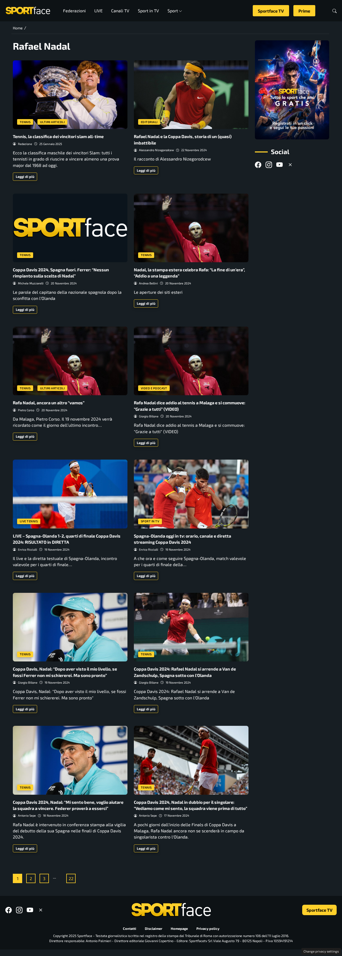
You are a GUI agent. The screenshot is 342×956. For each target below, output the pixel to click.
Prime (304, 10)
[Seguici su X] (290, 164)
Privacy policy (207, 928)
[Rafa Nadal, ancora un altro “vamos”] (70, 361)
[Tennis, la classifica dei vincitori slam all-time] (70, 94)
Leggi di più (25, 176)
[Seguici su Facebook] (258, 164)
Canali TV (120, 10)
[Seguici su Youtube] (279, 164)
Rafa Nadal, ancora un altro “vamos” (48, 402)
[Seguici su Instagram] (269, 164)
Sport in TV (148, 10)
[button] (334, 11)
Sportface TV (271, 10)
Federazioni (74, 10)
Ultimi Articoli (52, 122)
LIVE (98, 10)
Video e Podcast (154, 388)
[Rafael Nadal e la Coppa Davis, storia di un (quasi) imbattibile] (191, 94)
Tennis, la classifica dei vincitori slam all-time (58, 136)
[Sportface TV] (292, 89)
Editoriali (149, 122)
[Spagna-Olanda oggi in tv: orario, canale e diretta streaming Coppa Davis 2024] (191, 494)
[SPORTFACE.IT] (27, 10)
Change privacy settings (321, 951)
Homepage (179, 928)
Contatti (129, 928)
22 (71, 878)
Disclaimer (153, 928)
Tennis (25, 122)
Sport (173, 10)
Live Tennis (29, 521)
